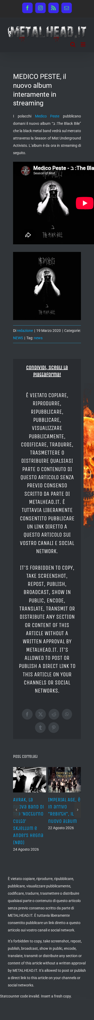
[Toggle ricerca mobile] (72, 44)
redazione (25, 330)
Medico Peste (47, 116)
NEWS (18, 338)
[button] (16, 810)
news (38, 338)
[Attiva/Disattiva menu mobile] (83, 44)
